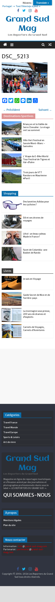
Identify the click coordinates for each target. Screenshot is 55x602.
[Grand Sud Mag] (5, 44)
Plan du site (9, 525)
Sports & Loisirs (11, 437)
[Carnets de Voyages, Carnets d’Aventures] (12, 325)
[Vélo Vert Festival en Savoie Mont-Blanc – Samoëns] (12, 139)
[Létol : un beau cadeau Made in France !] (12, 232)
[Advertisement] (27, 376)
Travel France (10, 422)
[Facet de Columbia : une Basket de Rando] (12, 248)
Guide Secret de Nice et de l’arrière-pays (36, 296)
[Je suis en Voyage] (12, 277)
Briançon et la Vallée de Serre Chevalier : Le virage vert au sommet (36, 127)
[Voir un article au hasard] (50, 44)
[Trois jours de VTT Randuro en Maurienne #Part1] (12, 171)
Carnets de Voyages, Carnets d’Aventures (33, 329)
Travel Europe (10, 432)
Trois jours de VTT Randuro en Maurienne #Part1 (35, 175)
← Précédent (11, 110)
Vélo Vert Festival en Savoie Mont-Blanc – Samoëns (34, 143)
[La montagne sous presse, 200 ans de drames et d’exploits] (12, 309)
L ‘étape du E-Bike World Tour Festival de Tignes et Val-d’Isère (36, 159)
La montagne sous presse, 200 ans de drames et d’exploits (36, 314)
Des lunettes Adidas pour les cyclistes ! (36, 203)
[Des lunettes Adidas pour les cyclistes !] (12, 200)
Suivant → (45, 110)
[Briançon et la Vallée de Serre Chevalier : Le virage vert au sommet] (12, 123)
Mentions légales (12, 520)
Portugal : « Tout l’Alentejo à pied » (21, 6)
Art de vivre (9, 442)
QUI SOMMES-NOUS (27, 495)
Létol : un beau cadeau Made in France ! (34, 235)
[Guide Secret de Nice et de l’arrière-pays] (12, 293)
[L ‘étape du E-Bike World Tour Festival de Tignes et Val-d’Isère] (12, 155)
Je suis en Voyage (32, 279)
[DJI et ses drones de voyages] (12, 216)
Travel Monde (10, 427)
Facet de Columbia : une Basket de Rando (35, 251)
